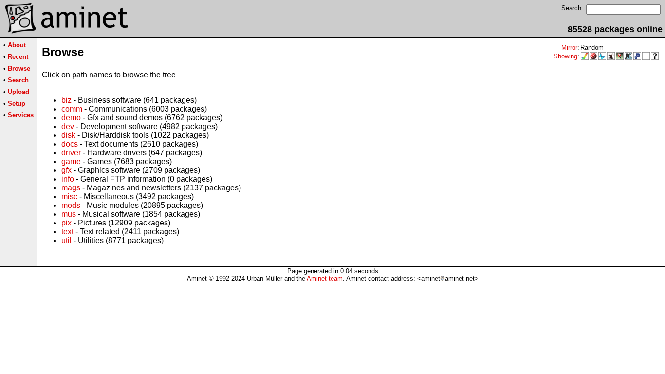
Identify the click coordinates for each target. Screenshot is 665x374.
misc (69, 196)
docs (69, 144)
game (71, 161)
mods (70, 205)
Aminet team (325, 278)
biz (66, 100)
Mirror (569, 47)
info (67, 179)
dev (67, 126)
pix (66, 223)
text (67, 231)
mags (70, 188)
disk (68, 135)
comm (71, 109)
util (66, 240)
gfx (66, 170)
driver (71, 153)
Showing (565, 56)
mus (68, 214)
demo (71, 117)
